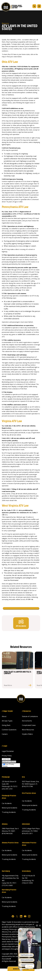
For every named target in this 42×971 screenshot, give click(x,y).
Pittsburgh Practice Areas (9, 797)
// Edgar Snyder (7, 711)
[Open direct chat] (37, 925)
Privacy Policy (7, 756)
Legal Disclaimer (8, 751)
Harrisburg (6, 871)
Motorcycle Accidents (9, 808)
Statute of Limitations (30, 716)
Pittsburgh (6, 777)
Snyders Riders (27, 734)
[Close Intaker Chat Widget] (40, 925)
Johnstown (26, 824)
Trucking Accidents (9, 812)
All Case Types (7, 721)
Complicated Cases (29, 725)
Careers (5, 734)
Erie (23, 777)
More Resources (28, 730)
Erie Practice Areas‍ (29, 793)
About (4, 716)
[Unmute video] (30, 945)
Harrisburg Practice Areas (9, 891)
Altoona (5, 824)
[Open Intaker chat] (21, 970)
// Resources (26, 711)
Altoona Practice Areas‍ (10, 843)
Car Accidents (7, 803)
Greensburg (26, 871)
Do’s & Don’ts (27, 721)
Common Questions (9, 730)
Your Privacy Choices (8, 765)
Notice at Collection (9, 762)
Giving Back (6, 725)
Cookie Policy (6, 759)
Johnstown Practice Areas (29, 844)
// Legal (4, 746)
